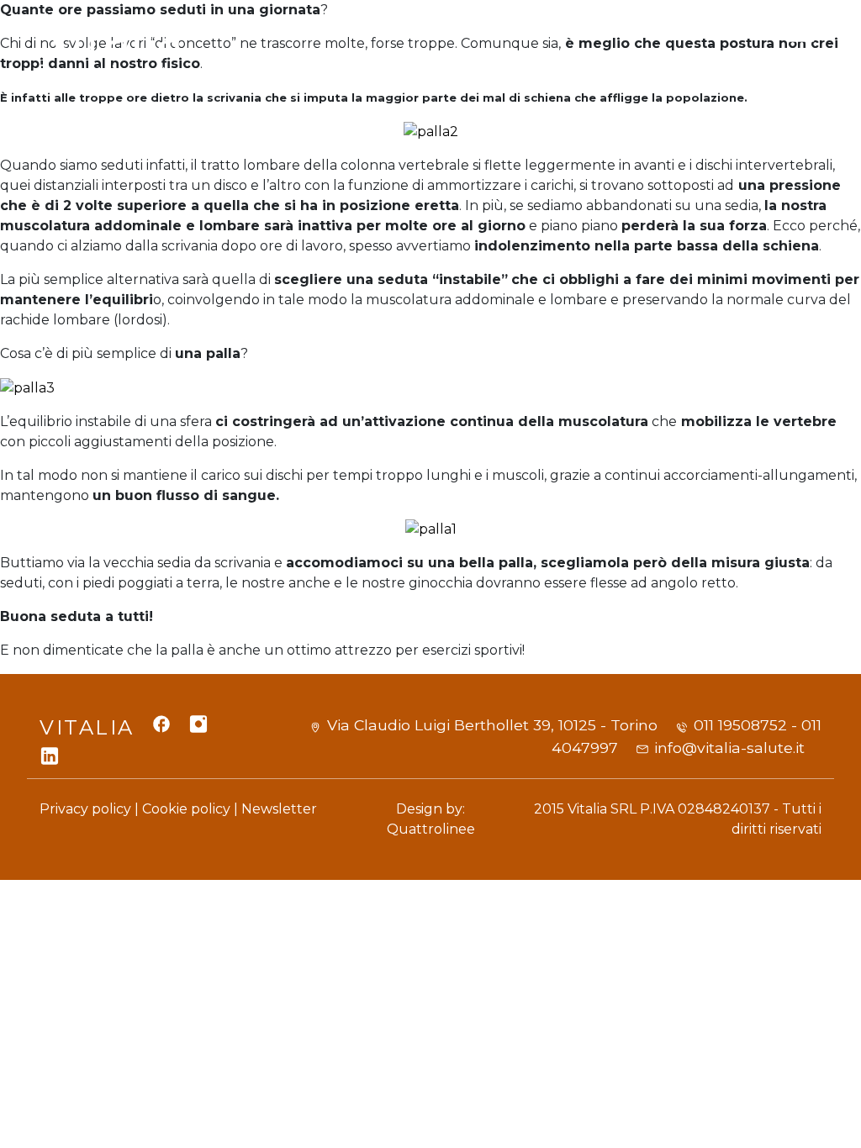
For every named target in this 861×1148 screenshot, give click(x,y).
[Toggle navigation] (800, 50)
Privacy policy (85, 809)
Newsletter (279, 809)
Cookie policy (186, 809)
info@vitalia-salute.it (729, 747)
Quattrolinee (431, 829)
